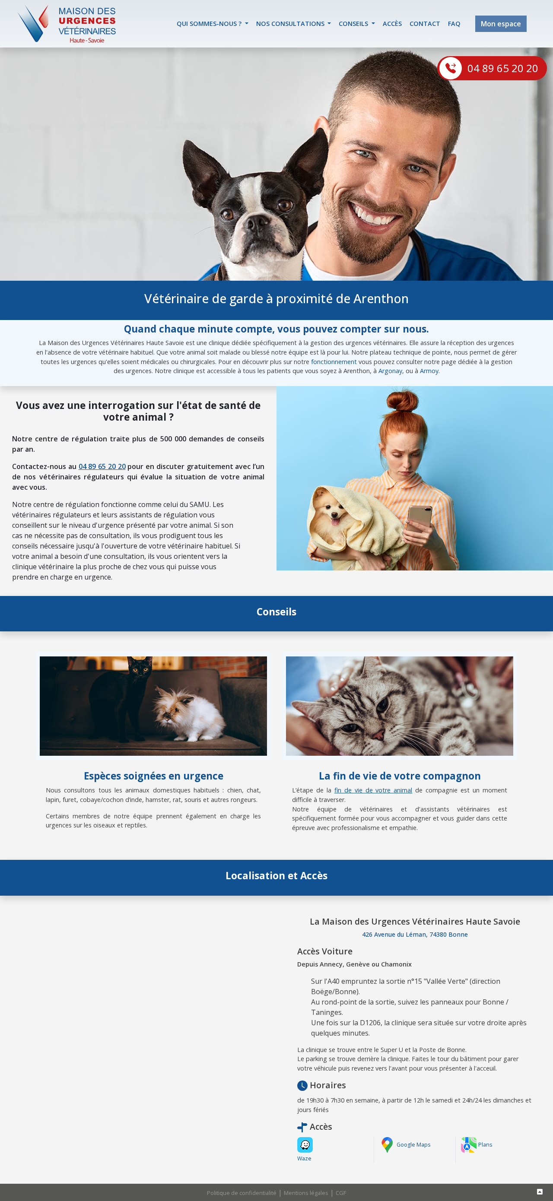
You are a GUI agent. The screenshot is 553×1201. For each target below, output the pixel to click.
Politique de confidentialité (241, 1193)
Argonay (390, 371)
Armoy (429, 371)
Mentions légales (306, 1193)
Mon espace (501, 24)
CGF (341, 1193)
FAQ (454, 23)
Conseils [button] (354, 23)
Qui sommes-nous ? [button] (210, 23)
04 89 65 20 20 (502, 68)
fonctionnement (334, 362)
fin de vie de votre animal (373, 790)
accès (392, 23)
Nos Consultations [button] (291, 23)
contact (425, 23)
